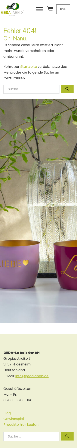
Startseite (28, 66)
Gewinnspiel (13, 418)
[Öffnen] (39, 9)
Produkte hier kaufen (20, 424)
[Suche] (67, 89)
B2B (63, 9)
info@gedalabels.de (32, 376)
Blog (7, 413)
